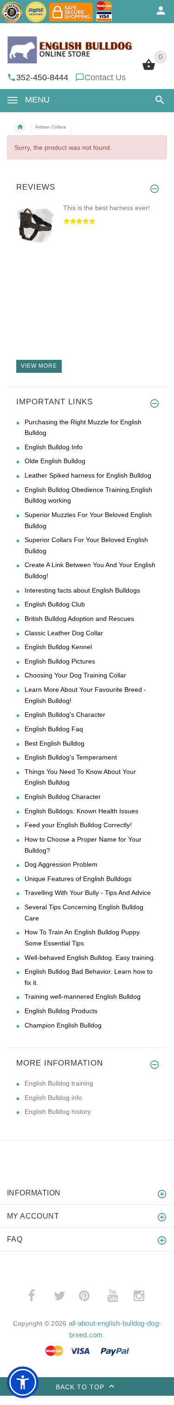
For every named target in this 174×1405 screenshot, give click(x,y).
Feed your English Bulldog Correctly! (78, 825)
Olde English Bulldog (55, 461)
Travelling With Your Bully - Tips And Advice (88, 892)
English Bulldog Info (54, 447)
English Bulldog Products (61, 1011)
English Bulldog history (58, 1111)
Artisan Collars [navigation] (50, 126)
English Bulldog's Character (65, 714)
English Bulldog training (59, 1083)
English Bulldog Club (55, 604)
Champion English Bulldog (63, 1025)
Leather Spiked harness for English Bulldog (88, 475)
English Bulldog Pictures (60, 661)
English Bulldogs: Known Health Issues (81, 811)
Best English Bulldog (54, 743)
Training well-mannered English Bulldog (83, 996)
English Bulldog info (53, 1097)
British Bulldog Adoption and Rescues (79, 618)
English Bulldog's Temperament (71, 757)
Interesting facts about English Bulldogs (82, 590)
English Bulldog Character (63, 796)
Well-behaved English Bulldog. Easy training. (90, 957)
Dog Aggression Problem (61, 864)
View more (39, 366)
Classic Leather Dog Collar (64, 633)
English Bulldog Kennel (58, 647)
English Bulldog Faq (54, 729)
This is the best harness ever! (106, 207)
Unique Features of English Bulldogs (78, 878)
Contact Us (105, 77)
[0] (148, 69)
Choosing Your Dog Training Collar (75, 675)
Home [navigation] (20, 127)
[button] (158, 100)
